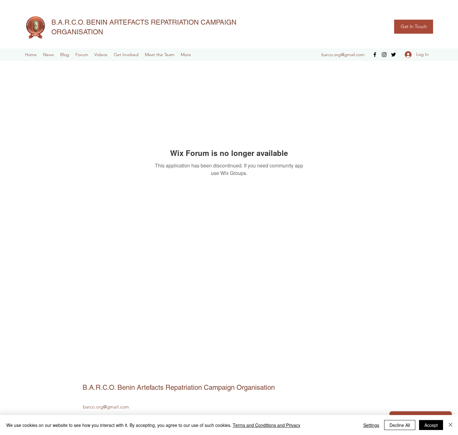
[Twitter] (393, 54)
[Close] (450, 425)
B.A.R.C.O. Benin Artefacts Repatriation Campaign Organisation (179, 387)
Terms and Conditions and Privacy (266, 425)
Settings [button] (371, 425)
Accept (431, 425)
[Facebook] (375, 54)
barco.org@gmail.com (343, 54)
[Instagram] (384, 54)
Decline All (399, 425)
